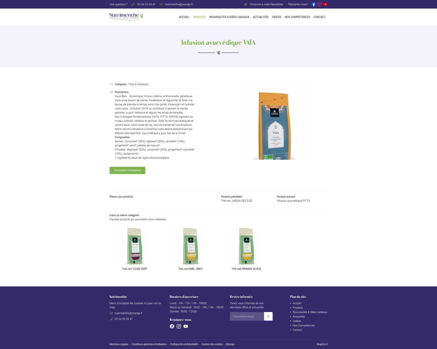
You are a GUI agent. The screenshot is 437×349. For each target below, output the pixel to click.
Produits (199, 17)
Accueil (184, 17)
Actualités (261, 17)
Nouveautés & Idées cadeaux (229, 17)
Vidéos (276, 17)
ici (145, 303)
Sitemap (230, 344)
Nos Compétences (297, 17)
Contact (320, 17)
